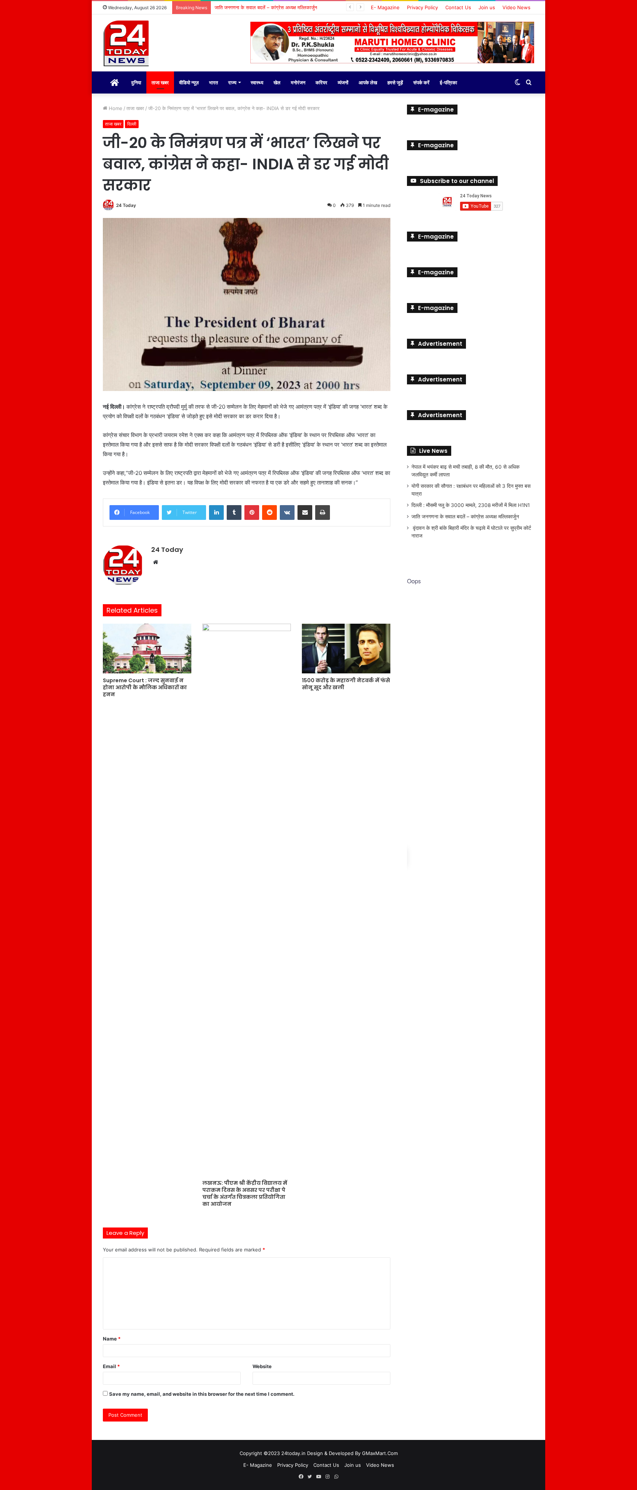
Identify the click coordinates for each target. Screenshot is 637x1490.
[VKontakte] (287, 512)
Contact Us (458, 7)
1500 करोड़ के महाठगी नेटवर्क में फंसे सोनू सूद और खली (346, 684)
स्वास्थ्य (257, 82)
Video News (516, 7)
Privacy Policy (422, 7)
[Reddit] (269, 512)
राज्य (232, 82)
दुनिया (136, 82)
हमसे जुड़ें (395, 82)
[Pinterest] (251, 512)
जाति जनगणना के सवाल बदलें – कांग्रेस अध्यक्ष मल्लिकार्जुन (465, 516)
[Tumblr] (234, 512)
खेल (277, 82)
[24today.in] (127, 44)
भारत (213, 82)
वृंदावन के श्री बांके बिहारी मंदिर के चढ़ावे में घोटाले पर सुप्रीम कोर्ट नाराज (278, 7)
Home (114, 108)
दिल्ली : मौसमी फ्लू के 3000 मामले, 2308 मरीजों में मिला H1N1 (470, 505)
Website (262, 1366)
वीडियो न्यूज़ (189, 82)
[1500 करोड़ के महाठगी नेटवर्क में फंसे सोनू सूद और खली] (346, 648)
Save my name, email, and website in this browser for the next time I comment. (202, 1394)
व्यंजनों (343, 82)
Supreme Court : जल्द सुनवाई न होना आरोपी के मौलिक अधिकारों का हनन (145, 687)
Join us (486, 7)
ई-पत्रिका (448, 82)
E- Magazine (385, 7)
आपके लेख (368, 82)
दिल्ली (131, 124)
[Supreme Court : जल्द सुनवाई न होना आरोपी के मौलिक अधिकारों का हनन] (147, 648)
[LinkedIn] (216, 512)
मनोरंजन (298, 82)
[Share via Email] (304, 512)
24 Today (126, 205)
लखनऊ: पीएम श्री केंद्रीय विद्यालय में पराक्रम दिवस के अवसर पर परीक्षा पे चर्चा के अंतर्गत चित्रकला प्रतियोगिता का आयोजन (244, 1193)
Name (112, 1339)
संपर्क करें (421, 82)
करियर (321, 82)
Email (111, 1366)
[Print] (322, 512)
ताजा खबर (160, 82)
